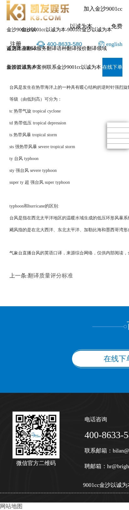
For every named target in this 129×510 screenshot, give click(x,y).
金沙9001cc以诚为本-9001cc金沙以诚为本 (66, 29)
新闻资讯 (17, 67)
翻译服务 (37, 48)
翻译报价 (77, 48)
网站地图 (11, 506)
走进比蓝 (17, 48)
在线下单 (112, 67)
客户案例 (37, 67)
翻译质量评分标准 (50, 275)
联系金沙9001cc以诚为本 (74, 67)
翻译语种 (57, 48)
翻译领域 (97, 48)
